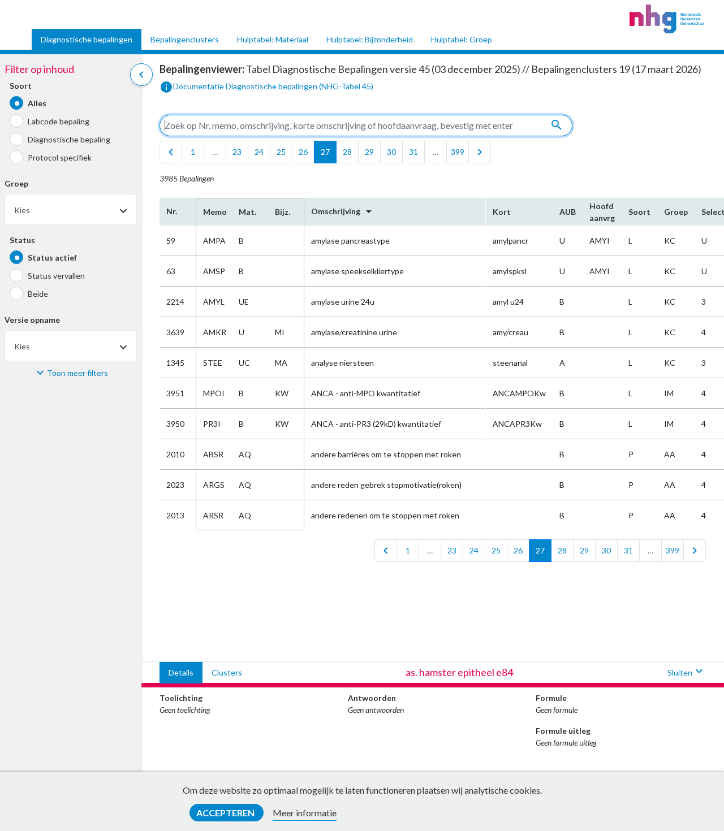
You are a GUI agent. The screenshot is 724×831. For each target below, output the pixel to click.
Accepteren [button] (226, 812)
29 (369, 152)
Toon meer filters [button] (77, 373)
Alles (37, 103)
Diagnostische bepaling (69, 139)
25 (281, 152)
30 (391, 152)
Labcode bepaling (58, 121)
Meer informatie (305, 812)
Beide (38, 293)
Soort (21, 86)
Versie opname (32, 320)
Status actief (52, 257)
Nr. (171, 211)
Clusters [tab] (227, 672)
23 (237, 152)
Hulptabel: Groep (461, 39)
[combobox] (71, 210)
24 (259, 152)
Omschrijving (343, 211)
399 (457, 152)
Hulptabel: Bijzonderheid (369, 39)
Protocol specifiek (60, 157)
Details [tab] (181, 672)
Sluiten (686, 671)
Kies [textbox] (22, 210)
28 (347, 152)
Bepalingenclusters (184, 39)
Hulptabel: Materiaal (272, 39)
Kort (502, 212)
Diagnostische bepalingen (86, 39)
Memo (214, 212)
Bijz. (282, 212)
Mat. (247, 212)
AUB (567, 212)
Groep (16, 184)
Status (22, 240)
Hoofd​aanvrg (602, 212)
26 (303, 152)
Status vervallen (56, 275)
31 (413, 152)
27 (325, 152)
